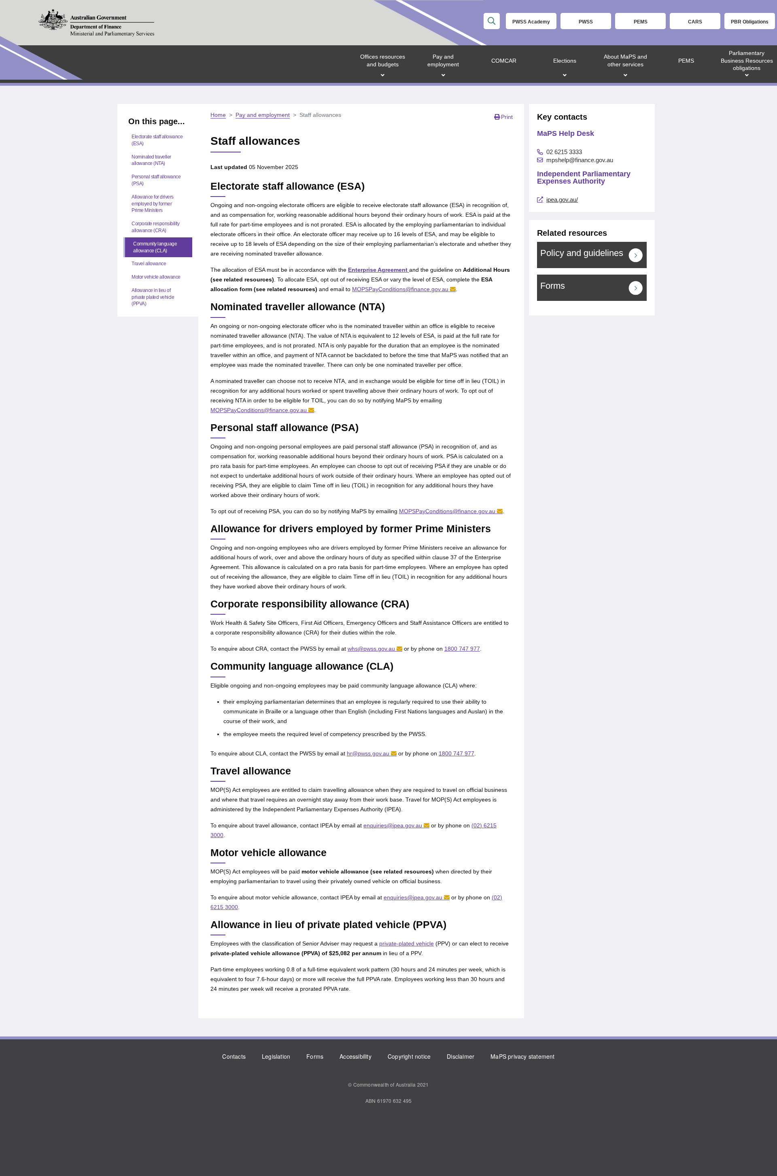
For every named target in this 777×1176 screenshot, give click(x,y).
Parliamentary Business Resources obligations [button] (747, 60)
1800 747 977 (462, 648)
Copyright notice (409, 1056)
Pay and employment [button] (443, 60)
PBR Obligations (750, 22)
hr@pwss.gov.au (368, 753)
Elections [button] (564, 60)
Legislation (276, 1056)
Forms (314, 1056)
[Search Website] (492, 21)
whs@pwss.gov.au (371, 648)
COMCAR (503, 60)
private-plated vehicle (406, 943)
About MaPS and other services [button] (625, 60)
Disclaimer (460, 1056)
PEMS (641, 22)
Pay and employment (263, 115)
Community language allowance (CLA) (155, 247)
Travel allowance (149, 264)
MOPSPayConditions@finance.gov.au (400, 289)
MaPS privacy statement (522, 1056)
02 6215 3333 (564, 152)
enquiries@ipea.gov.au (392, 825)
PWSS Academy (531, 22)
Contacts (234, 1056)
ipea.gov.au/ (562, 200)
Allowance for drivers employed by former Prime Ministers (153, 204)
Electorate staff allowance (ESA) (157, 140)
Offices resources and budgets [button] (382, 60)
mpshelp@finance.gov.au (579, 160)
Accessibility (356, 1056)
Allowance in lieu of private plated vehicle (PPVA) (153, 297)
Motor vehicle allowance (156, 277)
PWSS (586, 22)
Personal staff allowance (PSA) (156, 180)
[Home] (96, 22)
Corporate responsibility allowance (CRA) (155, 227)
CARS (695, 22)
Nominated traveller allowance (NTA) (151, 160)
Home (218, 115)
